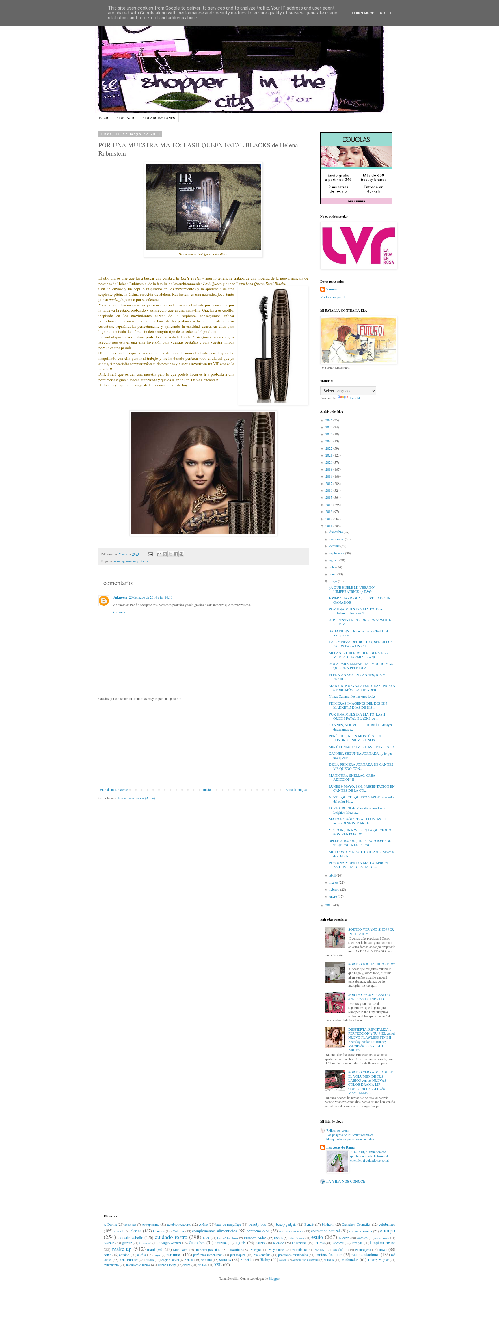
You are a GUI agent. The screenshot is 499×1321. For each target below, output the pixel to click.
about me (130, 1225)
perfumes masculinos (207, 1254)
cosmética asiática (291, 1231)
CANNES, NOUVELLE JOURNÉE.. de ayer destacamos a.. (360, 726)
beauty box (258, 1224)
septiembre (337, 553)
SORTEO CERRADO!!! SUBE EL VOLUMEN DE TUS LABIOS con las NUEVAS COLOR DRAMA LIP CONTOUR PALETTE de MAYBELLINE (370, 1082)
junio (333, 574)
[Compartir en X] (170, 554)
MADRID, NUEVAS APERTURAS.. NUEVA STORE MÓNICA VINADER (362, 687)
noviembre (337, 538)
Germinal (145, 1243)
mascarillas (235, 1249)
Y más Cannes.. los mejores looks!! (353, 696)
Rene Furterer (128, 1259)
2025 (329, 427)
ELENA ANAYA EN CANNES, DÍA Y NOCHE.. (357, 676)
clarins (136, 1231)
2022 (329, 448)
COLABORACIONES (159, 117)
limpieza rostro (382, 1242)
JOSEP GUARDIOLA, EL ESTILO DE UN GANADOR (360, 600)
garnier (127, 1242)
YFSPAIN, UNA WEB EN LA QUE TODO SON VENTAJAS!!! (360, 832)
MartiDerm (180, 1249)
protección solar (329, 1254)
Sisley (265, 1259)
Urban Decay (167, 1264)
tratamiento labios (138, 1264)
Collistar (178, 1231)
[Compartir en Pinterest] (181, 554)
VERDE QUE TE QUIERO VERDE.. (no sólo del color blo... (361, 799)
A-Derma (110, 1224)
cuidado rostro (171, 1236)
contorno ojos (258, 1231)
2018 (329, 476)
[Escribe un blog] (165, 554)
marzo (334, 882)
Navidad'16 (339, 1249)
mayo (333, 581)
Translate (355, 398)
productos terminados (293, 1254)
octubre (334, 545)
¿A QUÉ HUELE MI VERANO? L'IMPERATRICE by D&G (352, 589)
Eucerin (344, 1237)
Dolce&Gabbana (227, 1238)
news (383, 1249)
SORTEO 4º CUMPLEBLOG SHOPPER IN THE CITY (369, 996)
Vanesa (331, 289)
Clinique (159, 1231)
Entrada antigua (296, 789)
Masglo (255, 1249)
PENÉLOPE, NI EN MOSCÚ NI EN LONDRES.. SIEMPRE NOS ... (355, 737)
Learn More (363, 13)
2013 (329, 511)
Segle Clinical (170, 1260)
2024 (329, 434)
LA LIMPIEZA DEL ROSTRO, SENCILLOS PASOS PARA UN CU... (361, 643)
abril (332, 875)
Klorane (278, 1242)
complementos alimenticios (214, 1231)
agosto (334, 560)
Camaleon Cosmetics (356, 1224)
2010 (329, 905)
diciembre (336, 531)
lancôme (338, 1242)
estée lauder (296, 1238)
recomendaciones (365, 1254)
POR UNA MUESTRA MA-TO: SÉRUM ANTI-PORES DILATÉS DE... (358, 864)
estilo (317, 1236)
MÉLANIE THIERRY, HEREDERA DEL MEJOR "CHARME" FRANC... (358, 654)
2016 (329, 490)
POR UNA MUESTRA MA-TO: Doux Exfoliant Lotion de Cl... (356, 611)
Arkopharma (150, 1224)
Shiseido (246, 1259)
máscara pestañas (137, 561)
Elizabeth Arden (255, 1237)
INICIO (104, 117)
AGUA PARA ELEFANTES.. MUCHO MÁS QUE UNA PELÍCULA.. (361, 665)
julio (332, 566)
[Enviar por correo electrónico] (159, 554)
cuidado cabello (130, 1237)
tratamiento (111, 1264)
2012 (329, 518)
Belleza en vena (337, 1130)
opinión (124, 1254)
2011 (329, 525)
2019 (329, 469)
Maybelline (276, 1249)
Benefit (309, 1224)
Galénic (109, 1242)
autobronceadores (179, 1224)
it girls (240, 1242)
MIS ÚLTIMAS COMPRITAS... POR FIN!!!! (361, 746)
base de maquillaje (228, 1224)
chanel (118, 1231)
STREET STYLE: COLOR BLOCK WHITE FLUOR (360, 622)
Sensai (189, 1259)
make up (119, 561)
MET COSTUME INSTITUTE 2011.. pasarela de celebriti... (361, 853)
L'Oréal (319, 1242)
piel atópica (238, 1254)
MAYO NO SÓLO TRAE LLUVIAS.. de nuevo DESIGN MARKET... (358, 821)
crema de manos (360, 1231)
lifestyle (357, 1242)
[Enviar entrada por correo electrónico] (150, 554)
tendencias (349, 1259)
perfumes (174, 1254)
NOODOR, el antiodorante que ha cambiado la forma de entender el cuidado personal (369, 1155)
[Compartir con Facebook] (176, 554)
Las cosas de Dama (340, 1147)
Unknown (119, 597)
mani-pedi (155, 1249)
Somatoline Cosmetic (305, 1260)
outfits (141, 1254)
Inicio (207, 789)
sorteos (329, 1259)
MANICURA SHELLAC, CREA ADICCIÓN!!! (352, 777)
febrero (334, 889)
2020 (329, 462)
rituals (150, 1259)
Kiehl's (260, 1242)
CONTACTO (126, 117)
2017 (329, 483)
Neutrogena (363, 1249)
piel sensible (262, 1254)
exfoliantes (382, 1238)
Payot (157, 1255)
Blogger (274, 1278)
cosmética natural (325, 1231)
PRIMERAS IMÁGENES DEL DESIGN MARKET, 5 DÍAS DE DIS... (358, 705)
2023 (329, 441)
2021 (329, 455)
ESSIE (278, 1238)
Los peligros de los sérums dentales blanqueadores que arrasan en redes (350, 1137)
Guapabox (197, 1242)
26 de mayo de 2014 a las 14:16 (150, 597)
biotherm (328, 1224)
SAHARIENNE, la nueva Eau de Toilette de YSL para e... (359, 633)
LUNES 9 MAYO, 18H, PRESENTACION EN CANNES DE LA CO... (362, 788)
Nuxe (107, 1254)
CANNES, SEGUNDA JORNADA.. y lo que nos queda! (360, 755)
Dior (206, 1237)
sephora (206, 1259)
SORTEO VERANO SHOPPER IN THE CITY (371, 931)
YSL (218, 1264)
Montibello (299, 1249)
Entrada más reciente (114, 789)
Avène (203, 1224)
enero (333, 896)
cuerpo (387, 1230)
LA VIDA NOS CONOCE (345, 1181)
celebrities (387, 1224)
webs (187, 1264)
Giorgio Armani (170, 1242)
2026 (329, 420)
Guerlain (221, 1242)
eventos (362, 1237)
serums (225, 1259)
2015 (329, 497)
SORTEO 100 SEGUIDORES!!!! (371, 964)
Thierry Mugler (378, 1259)
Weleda (202, 1265)
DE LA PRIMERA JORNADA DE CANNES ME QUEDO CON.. (361, 766)
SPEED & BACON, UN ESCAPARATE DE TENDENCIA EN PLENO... (360, 843)
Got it (386, 13)
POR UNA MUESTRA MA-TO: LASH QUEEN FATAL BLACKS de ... (357, 716)
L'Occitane (299, 1242)
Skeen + (283, 1260)
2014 (329, 504)
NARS (319, 1249)
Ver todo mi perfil (332, 297)
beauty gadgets (286, 1224)
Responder (119, 612)
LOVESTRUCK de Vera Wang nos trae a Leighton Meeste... (357, 810)
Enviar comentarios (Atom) (136, 797)
